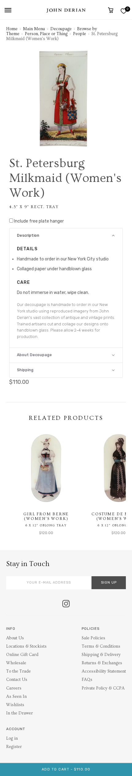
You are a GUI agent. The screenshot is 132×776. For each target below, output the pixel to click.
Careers (13, 688)
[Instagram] (66, 604)
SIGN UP (109, 583)
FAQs (87, 679)
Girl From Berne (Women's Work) (46, 516)
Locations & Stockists (26, 646)
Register (14, 746)
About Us (15, 638)
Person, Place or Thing (46, 33)
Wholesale (16, 663)
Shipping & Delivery (101, 654)
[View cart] (110, 10)
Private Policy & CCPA (103, 688)
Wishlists (15, 704)
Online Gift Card (22, 654)
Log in (12, 738)
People (79, 33)
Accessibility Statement (104, 671)
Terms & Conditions (101, 646)
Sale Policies (93, 638)
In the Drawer (19, 713)
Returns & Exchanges (102, 663)
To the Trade (18, 671)
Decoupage (61, 28)
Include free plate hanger (39, 221)
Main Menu (34, 28)
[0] (123, 11)
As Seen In (16, 696)
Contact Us (16, 679)
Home (11, 28)
